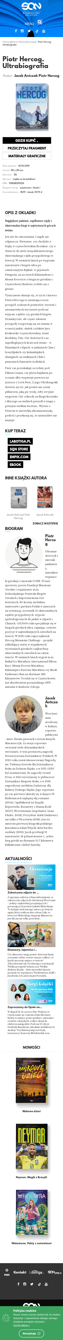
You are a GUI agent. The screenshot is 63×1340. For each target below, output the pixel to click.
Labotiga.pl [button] (20, 442)
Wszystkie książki (27, 41)
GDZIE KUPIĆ (26, 141)
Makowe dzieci (32, 1111)
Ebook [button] (15, 465)
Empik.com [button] (19, 457)
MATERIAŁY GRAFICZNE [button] (27, 156)
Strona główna (10, 41)
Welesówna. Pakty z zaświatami (32, 1243)
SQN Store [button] (19, 449)
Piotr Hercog (49, 76)
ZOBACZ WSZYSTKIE (45, 523)
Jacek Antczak (26, 76)
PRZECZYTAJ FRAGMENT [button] (27, 148)
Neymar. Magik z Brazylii (31, 1177)
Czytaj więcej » (21, 1325)
